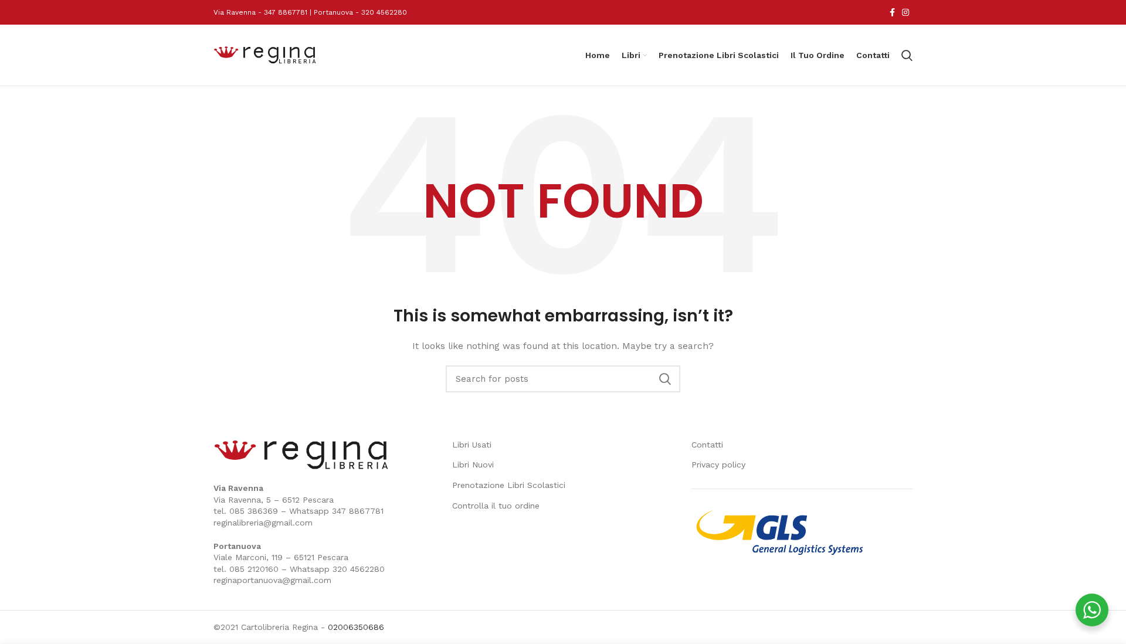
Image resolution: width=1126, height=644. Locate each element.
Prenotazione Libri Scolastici (508, 485)
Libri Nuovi (473, 464)
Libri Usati (471, 444)
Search (664, 378)
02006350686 (356, 627)
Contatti (707, 444)
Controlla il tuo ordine (496, 505)
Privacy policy (718, 464)
